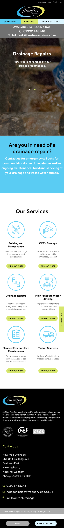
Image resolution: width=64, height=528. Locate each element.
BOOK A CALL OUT (51, 22)
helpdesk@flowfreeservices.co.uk (34, 35)
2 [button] (34, 89)
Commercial (10, 22)
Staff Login (57, 2)
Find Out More (16, 266)
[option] (32, 57)
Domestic (29, 22)
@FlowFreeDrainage (20, 498)
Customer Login (44, 2)
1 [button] (29, 89)
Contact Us (61, 319)
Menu (17, 523)
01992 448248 (34, 31)
